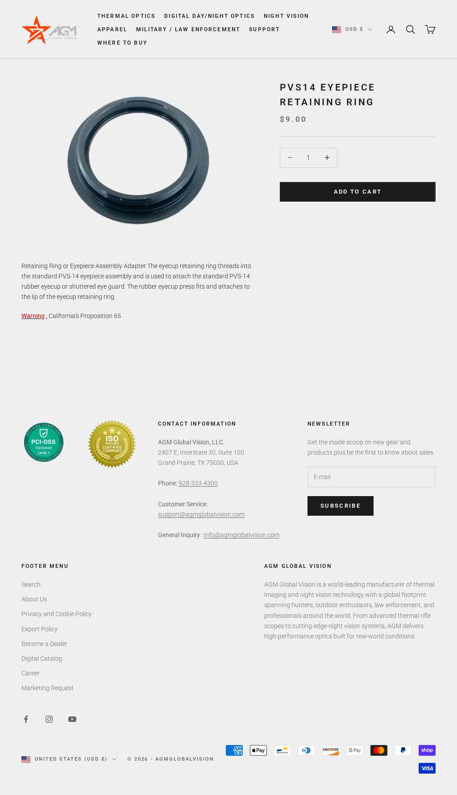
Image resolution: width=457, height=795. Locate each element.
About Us (34, 599)
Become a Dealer (44, 643)
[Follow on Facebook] (25, 719)
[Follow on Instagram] (49, 719)
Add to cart (358, 191)
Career (30, 673)
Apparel (112, 29)
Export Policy (39, 629)
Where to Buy (122, 43)
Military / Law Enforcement (188, 29)
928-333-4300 (198, 483)
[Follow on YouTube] (72, 719)
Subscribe (340, 505)
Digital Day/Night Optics (209, 16)
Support (264, 29)
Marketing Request (47, 687)
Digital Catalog (41, 658)
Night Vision (286, 16)
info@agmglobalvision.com (241, 534)
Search (31, 584)
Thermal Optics (126, 16)
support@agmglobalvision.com (201, 514)
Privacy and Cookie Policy (56, 613)
